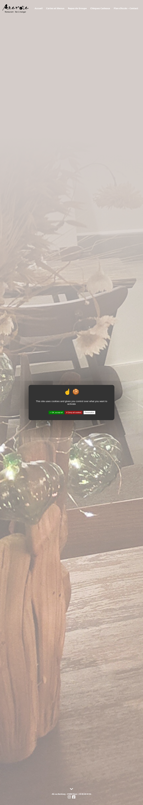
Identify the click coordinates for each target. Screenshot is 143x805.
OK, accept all (57, 412)
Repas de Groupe (77, 8)
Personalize (89, 412)
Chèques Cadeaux (100, 8)
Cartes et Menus (55, 8)
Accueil (39, 8)
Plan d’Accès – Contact (126, 8)
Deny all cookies (74, 412)
